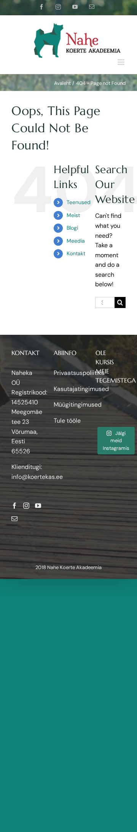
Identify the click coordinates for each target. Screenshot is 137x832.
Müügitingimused (78, 405)
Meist (73, 215)
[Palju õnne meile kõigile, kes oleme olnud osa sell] (111, 402)
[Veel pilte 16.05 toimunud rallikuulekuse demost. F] (122, 418)
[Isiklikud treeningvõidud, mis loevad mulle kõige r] (111, 418)
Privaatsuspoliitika (79, 373)
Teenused (79, 202)
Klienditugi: (26, 467)
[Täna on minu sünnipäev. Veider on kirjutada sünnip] (99, 410)
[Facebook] (14, 506)
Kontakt (76, 253)
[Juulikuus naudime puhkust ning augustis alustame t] (99, 402)
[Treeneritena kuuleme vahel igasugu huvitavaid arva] (111, 410)
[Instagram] (26, 506)
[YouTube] (38, 506)
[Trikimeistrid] (122, 402)
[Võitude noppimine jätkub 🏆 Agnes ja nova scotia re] (122, 410)
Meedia (76, 240)
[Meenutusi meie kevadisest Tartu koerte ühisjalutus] (99, 418)
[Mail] (14, 519)
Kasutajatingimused (81, 389)
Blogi (72, 227)
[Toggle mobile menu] (122, 62)
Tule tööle (67, 421)
